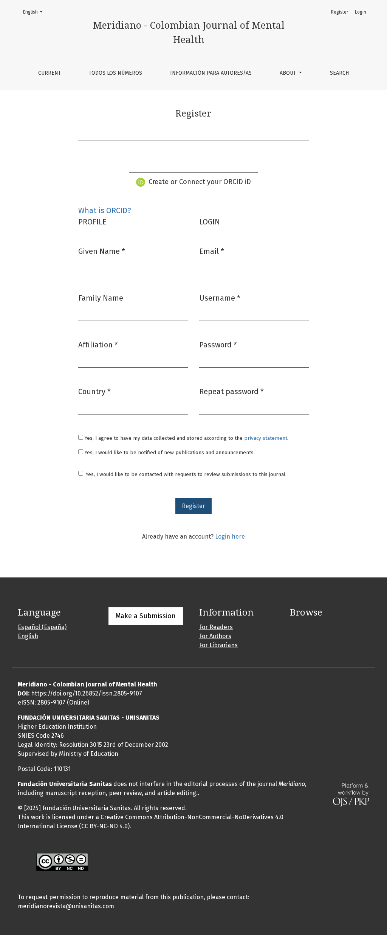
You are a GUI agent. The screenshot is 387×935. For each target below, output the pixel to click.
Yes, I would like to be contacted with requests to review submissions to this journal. (186, 474)
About (288, 73)
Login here (230, 536)
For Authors (215, 636)
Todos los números (115, 73)
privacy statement (265, 438)
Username (219, 297)
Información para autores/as (211, 73)
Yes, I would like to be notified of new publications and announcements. (169, 452)
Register (339, 12)
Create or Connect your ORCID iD (199, 182)
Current (49, 73)
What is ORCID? (104, 210)
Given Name (101, 251)
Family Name (100, 297)
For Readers (216, 627)
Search (339, 73)
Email (211, 251)
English (35, 12)
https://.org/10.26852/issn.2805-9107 (86, 693)
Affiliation (98, 344)
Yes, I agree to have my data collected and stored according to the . (185, 438)
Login (360, 12)
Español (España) (42, 627)
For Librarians (218, 645)
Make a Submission (146, 616)
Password (218, 344)
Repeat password (231, 391)
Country (94, 391)
